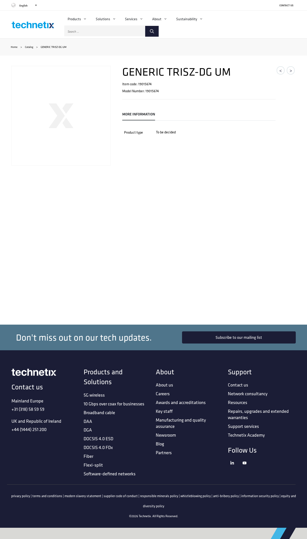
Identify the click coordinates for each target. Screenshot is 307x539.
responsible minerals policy (159, 496)
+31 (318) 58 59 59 (27, 409)
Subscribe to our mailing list (239, 337)
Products (74, 19)
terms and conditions (47, 496)
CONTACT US (286, 5)
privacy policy (20, 496)
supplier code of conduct (121, 496)
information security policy (260, 496)
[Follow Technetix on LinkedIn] (235, 468)
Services (131, 19)
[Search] (152, 31)
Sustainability (186, 19)
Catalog (29, 47)
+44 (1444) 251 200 (29, 429)
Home (14, 47)
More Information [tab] (138, 114)
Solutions (103, 19)
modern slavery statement (83, 496)
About (156, 19)
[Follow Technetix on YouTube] (247, 468)
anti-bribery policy (226, 496)
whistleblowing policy (195, 496)
